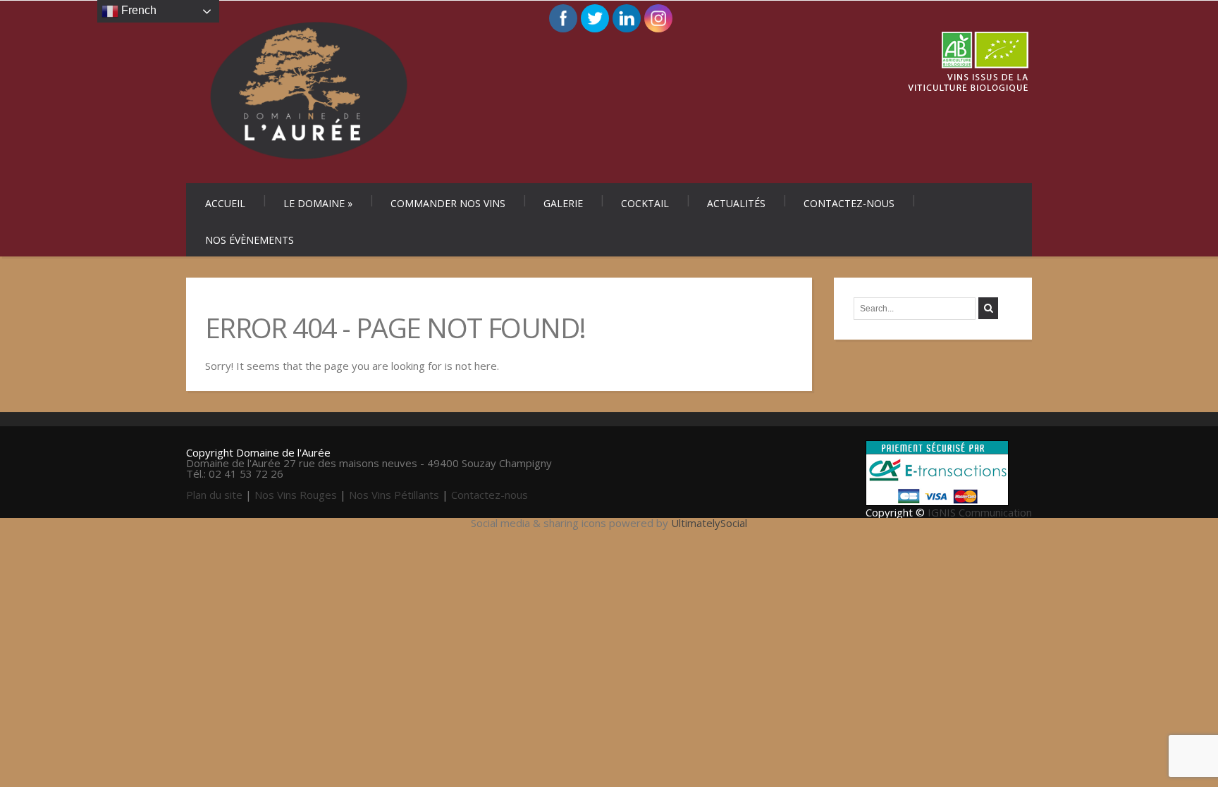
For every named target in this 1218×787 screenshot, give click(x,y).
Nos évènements (249, 240)
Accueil (225, 203)
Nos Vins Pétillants (394, 495)
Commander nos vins (447, 203)
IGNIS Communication (980, 512)
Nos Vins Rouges (295, 495)
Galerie (563, 203)
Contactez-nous (849, 203)
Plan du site (214, 495)
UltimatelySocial (709, 523)
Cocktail (645, 203)
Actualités (736, 203)
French (137, 10)
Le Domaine (317, 203)
